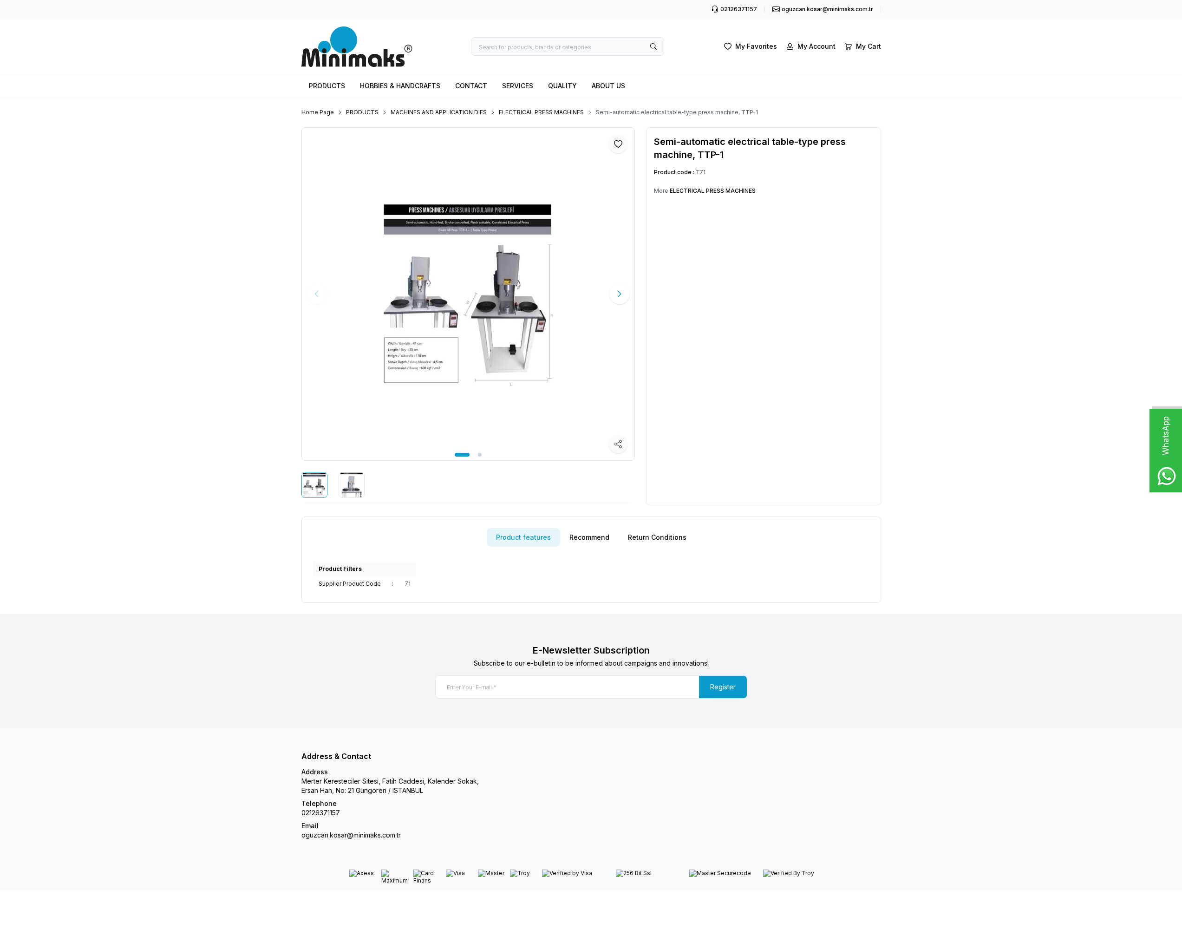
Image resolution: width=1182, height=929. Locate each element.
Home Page (317, 112)
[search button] (653, 46)
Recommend (589, 537)
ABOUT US (608, 86)
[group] (468, 294)
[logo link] (357, 46)
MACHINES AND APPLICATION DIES (439, 112)
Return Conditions (657, 537)
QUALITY (562, 86)
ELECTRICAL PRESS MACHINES (541, 112)
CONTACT (471, 86)
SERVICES (517, 86)
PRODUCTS (327, 86)
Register (723, 687)
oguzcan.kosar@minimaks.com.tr (351, 835)
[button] (462, 455)
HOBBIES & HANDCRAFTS (400, 86)
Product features (523, 537)
